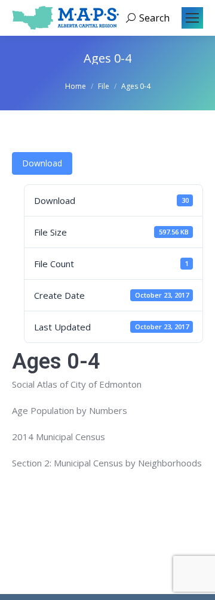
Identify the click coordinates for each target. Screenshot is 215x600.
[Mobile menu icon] (192, 18)
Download (42, 163)
